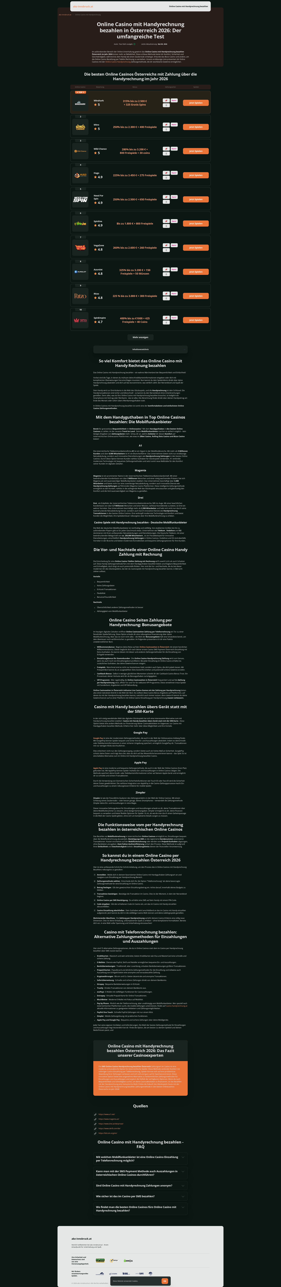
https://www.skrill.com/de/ (109, 1128)
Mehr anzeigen (140, 337)
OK (164, 1281)
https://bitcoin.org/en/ (108, 1133)
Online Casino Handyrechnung (118, 62)
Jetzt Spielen (196, 102)
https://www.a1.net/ (107, 1114)
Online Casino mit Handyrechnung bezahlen (188, 6)
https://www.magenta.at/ (109, 1119)
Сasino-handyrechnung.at (176, 1006)
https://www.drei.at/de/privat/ (111, 1124)
